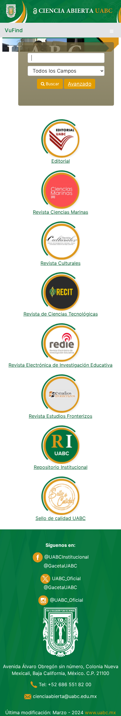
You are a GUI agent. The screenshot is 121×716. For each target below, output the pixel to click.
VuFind (14, 30)
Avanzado (79, 84)
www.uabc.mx (100, 712)
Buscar (52, 83)
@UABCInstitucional (66, 557)
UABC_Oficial (66, 578)
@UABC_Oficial (65, 600)
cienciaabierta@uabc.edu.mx (64, 696)
